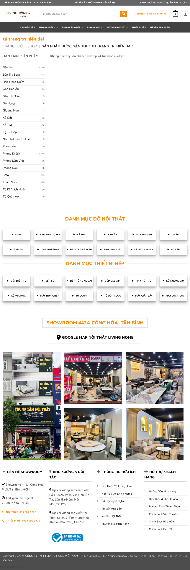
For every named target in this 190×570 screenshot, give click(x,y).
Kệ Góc (7, 118)
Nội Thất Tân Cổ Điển (17, 139)
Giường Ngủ (11, 111)
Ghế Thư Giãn (12, 96)
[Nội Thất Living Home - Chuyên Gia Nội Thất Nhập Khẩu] (18, 14)
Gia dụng (9, 103)
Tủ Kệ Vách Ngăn (14, 189)
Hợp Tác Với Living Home (116, 493)
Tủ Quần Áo (11, 197)
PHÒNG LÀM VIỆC (116, 27)
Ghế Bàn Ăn (11, 89)
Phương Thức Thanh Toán (164, 506)
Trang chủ (13, 46)
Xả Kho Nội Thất (111, 516)
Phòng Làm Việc (13, 161)
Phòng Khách (11, 154)
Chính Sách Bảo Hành (162, 521)
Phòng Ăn (9, 146)
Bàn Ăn (8, 67)
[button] (175, 14)
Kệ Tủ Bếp (10, 132)
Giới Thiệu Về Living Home (117, 486)
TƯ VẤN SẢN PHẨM (160, 27)
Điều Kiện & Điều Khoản (163, 499)
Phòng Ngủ (10, 168)
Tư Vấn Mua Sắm (111, 509)
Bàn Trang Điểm (13, 82)
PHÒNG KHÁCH (47, 27)
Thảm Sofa (10, 182)
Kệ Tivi (7, 125)
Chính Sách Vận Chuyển (163, 514)
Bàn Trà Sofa (11, 75)
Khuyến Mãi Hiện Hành (115, 524)
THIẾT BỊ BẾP (139, 27)
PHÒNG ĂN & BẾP (71, 27)
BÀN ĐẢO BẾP (27, 27)
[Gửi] (123, 14)
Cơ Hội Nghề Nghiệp (113, 501)
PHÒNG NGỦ (93, 27)
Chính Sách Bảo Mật (161, 529)
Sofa (6, 175)
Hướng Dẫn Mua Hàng (162, 491)
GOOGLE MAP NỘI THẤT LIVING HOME (97, 337)
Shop (32, 46)
